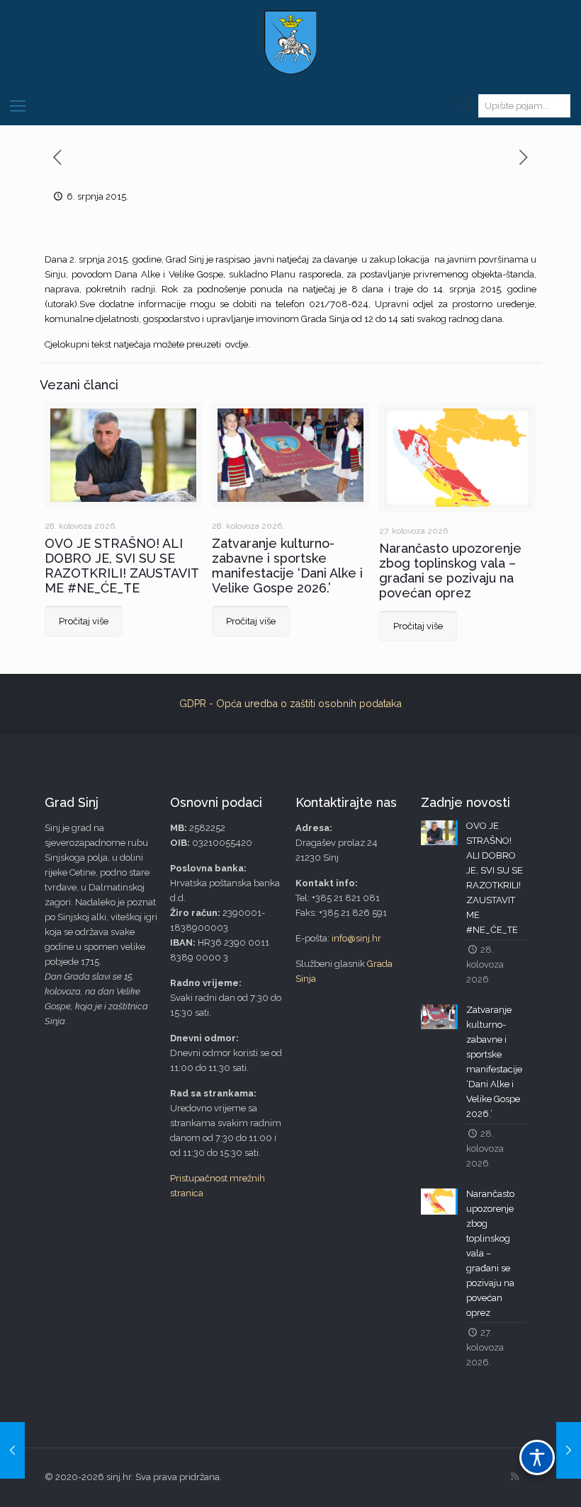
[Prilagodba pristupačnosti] (537, 1457)
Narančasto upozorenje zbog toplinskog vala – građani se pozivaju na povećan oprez (450, 570)
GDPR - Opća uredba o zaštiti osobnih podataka (290, 703)
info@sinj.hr (356, 938)
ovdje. (237, 344)
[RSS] (514, 1476)
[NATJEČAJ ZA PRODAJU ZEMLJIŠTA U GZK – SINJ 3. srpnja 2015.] (12, 1450)
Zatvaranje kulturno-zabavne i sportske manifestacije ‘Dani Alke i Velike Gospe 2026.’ (287, 565)
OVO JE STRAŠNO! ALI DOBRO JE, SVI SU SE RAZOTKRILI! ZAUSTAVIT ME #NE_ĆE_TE (121, 565)
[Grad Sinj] (290, 42)
